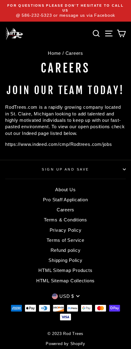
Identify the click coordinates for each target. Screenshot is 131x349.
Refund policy (66, 250)
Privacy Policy (66, 230)
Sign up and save (65, 169)
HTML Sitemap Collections (65, 280)
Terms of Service (65, 240)
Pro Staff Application (65, 199)
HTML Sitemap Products (65, 270)
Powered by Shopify (65, 344)
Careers (65, 209)
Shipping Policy (65, 260)
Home (54, 53)
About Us (65, 189)
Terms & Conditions (65, 219)
